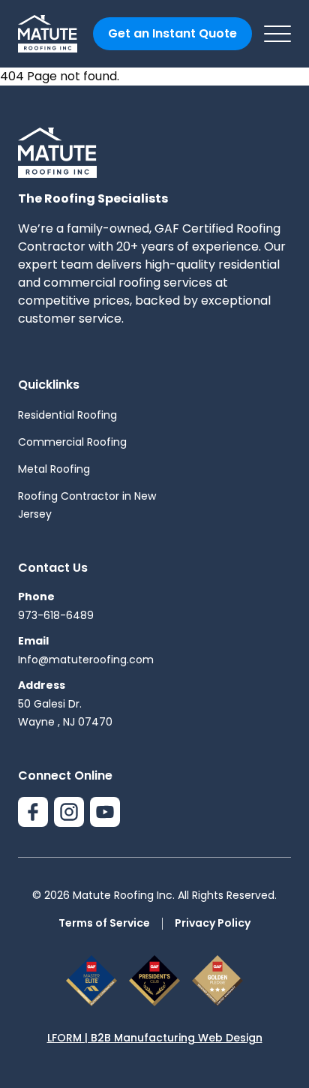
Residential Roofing (67, 414)
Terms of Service (104, 922)
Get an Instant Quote (172, 33)
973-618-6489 (56, 615)
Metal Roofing (54, 468)
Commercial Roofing (72, 441)
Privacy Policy (212, 922)
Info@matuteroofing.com (86, 659)
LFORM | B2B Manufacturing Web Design (154, 1037)
